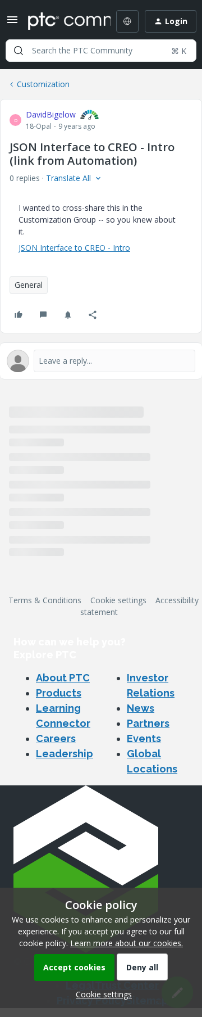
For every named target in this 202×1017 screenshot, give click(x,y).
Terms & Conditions (44, 600)
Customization (43, 84)
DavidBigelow (51, 114)
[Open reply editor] (101, 361)
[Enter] (18, 50)
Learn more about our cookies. (126, 943)
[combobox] (101, 50)
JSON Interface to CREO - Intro (74, 247)
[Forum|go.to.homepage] (61, 21)
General (29, 284)
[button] (12, 23)
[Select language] (127, 21)
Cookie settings (118, 600)
